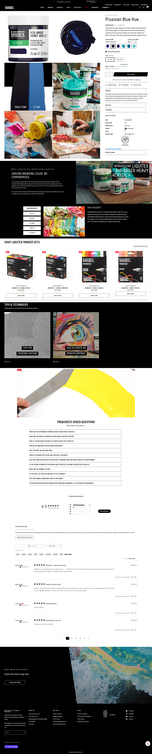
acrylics (55, 554)
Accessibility (32, 721)
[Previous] (53, 1)
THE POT (32, 213)
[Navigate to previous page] (63, 638)
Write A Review (104, 511)
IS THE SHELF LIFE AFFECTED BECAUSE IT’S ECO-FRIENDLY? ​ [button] (47, 474)
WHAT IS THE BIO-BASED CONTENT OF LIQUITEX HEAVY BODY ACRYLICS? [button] (51, 441)
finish (61, 554)
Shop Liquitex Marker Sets (141, 246)
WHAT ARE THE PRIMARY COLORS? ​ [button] (40, 469)
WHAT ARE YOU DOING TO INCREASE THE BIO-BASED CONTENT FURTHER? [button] (51, 436)
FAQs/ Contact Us (57, 714)
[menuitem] (42, 7)
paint (35, 554)
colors (17, 554)
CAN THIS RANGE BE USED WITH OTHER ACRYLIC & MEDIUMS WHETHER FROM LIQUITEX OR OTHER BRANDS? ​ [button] (62, 460)
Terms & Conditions (82, 714)
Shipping (107, 68)
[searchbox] (21, 545)
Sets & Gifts (77, 7)
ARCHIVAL (32, 218)
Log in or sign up (124, 64)
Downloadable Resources (59, 721)
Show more (68, 554)
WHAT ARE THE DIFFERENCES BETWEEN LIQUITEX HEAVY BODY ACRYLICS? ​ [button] (52, 432)
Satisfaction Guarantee (83, 721)
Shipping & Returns (58, 716)
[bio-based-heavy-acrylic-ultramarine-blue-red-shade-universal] (107, 46)
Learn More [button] (112, 714)
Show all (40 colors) (114, 51)
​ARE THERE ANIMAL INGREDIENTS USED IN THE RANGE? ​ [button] (46, 478)
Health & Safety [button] (110, 152)
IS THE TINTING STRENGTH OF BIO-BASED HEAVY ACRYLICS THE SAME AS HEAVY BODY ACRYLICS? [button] (59, 464)
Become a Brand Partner (59, 724)
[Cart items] (146, 7)
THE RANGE (32, 223)
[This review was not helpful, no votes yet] (135, 577)
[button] (76, 752)
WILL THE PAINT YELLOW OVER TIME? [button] (40, 450)
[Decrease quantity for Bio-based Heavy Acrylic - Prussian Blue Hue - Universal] (106, 74)
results (41, 554)
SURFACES (32, 228)
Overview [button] (108, 91)
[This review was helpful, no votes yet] (131, 577)
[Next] (98, 1)
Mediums (50, 7)
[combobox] (39, 545)
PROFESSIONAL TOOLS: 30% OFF (82, 1)
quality (24, 554)
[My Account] (140, 7)
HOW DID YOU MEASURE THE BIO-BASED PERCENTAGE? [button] (46, 446)
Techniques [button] (108, 110)
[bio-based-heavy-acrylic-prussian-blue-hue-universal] (113, 46)
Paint (42, 7)
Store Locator (56, 719)
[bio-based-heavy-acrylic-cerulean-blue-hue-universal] (129, 46)
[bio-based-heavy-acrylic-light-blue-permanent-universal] (134, 46)
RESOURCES (95, 7)
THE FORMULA (32, 233)
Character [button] (108, 105)
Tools (68, 7)
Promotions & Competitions (84, 716)
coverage (48, 554)
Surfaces (59, 7)
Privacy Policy (80, 719)
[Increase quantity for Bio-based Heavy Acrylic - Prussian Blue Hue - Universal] (111, 74)
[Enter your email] (24, 732)
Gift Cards (31, 724)
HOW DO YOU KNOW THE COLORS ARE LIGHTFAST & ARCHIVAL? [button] (48, 455)
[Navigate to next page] (88, 638)
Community (105, 7)
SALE (86, 7)
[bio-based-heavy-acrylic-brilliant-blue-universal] (123, 46)
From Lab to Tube (33, 716)
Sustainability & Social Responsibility (38, 719)
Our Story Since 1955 (34, 714)
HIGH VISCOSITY (32, 208)
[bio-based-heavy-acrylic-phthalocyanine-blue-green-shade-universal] (118, 46)
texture (30, 554)
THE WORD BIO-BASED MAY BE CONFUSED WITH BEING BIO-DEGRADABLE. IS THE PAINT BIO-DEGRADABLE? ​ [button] (61, 483)
